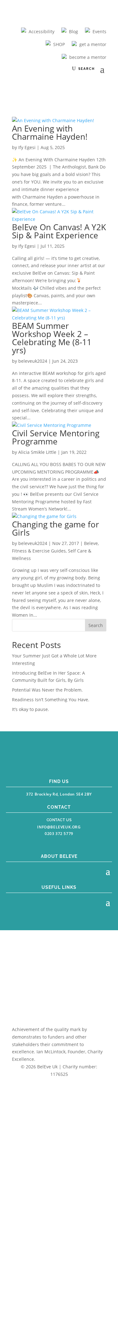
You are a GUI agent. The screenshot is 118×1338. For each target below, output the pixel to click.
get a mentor (92, 44)
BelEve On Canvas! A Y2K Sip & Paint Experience (59, 231)
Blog (73, 31)
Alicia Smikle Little (37, 452)
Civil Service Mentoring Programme (55, 437)
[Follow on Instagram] (51, 761)
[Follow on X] (65, 761)
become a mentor (87, 57)
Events (99, 31)
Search (95, 625)
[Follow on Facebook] (37, 761)
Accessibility (41, 31)
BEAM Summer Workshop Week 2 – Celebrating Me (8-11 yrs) (52, 338)
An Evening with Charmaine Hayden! (49, 132)
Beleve (91, 543)
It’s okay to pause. (30, 709)
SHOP (59, 44)
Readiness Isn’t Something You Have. (50, 700)
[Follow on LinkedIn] (80, 761)
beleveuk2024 (32, 361)
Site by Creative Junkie (59, 1085)
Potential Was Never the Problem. (47, 690)
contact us (59, 820)
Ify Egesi (27, 147)
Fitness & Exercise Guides (39, 551)
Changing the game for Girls (55, 528)
